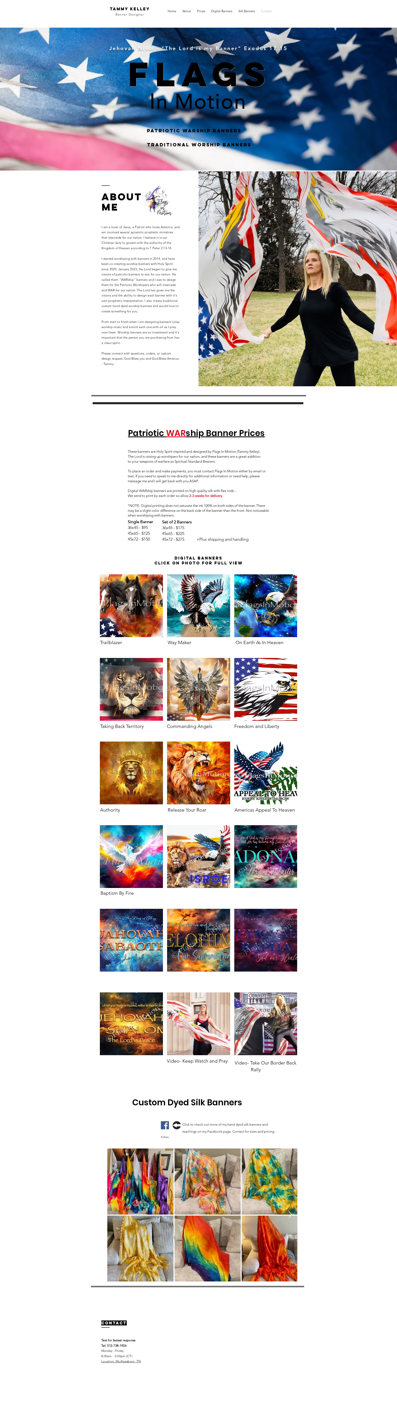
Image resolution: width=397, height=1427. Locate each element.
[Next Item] (290, 1215)
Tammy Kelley (130, 8)
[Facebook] (165, 1125)
